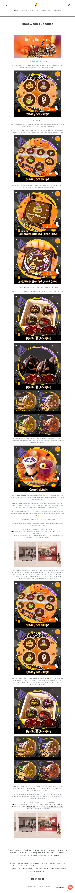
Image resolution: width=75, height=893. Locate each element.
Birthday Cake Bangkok (58, 868)
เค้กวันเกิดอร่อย (34, 863)
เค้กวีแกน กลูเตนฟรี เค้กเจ (37, 853)
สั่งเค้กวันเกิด (13, 853)
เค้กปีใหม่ (52, 863)
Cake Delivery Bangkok (37, 871)
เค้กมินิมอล (62, 853)
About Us (24, 10)
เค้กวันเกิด (12, 863)
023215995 (48, 529)
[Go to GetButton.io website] (70, 891)
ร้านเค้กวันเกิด (28, 850)
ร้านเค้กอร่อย (51, 850)
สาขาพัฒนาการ (44, 855)
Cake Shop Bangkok (41, 868)
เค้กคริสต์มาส (34, 866)
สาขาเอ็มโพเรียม (21, 855)
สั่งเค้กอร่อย (23, 853)
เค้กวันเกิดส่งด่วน (40, 850)
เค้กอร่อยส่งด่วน (62, 850)
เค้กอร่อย (44, 863)
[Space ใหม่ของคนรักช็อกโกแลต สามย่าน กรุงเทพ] (37, 566)
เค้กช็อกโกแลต (51, 853)
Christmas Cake (27, 868)
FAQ (49, 10)
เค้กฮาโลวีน (24, 866)
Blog (36, 10)
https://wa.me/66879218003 (53, 806)
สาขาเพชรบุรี (55, 855)
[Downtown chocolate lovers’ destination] (37, 837)
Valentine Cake (57, 866)
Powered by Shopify (44, 886)
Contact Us (57, 10)
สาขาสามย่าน (32, 855)
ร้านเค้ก (10, 850)
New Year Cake (45, 866)
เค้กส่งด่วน (18, 850)
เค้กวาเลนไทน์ (61, 863)
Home (16, 10)
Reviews (43, 10)
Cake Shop (33, 886)
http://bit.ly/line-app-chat (50, 531)
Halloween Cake (14, 868)
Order (31, 10)
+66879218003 (31, 806)
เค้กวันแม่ (15, 866)
